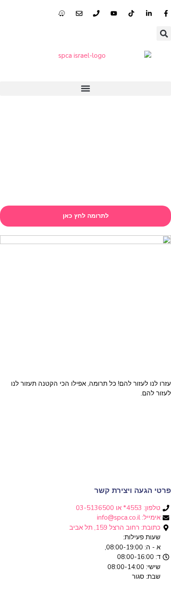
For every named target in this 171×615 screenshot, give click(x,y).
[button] (164, 33)
